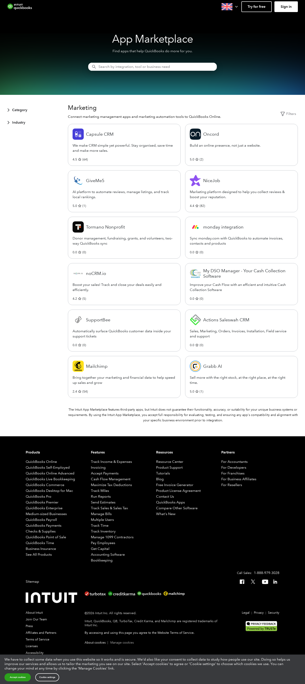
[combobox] (152, 67)
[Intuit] (52, 597)
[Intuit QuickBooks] (19, 7)
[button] (230, 6)
